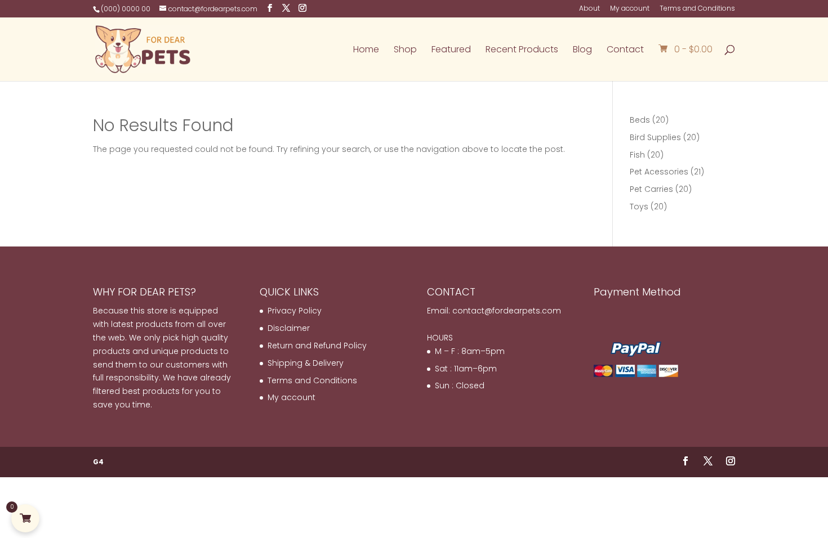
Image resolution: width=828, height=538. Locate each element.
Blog (582, 51)
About (589, 9)
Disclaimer (289, 328)
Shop (405, 51)
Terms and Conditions (697, 9)
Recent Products (522, 51)
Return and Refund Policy (317, 345)
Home (366, 51)
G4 (98, 462)
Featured (451, 51)
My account (629, 9)
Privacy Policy (295, 310)
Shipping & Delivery (306, 363)
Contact (625, 51)
